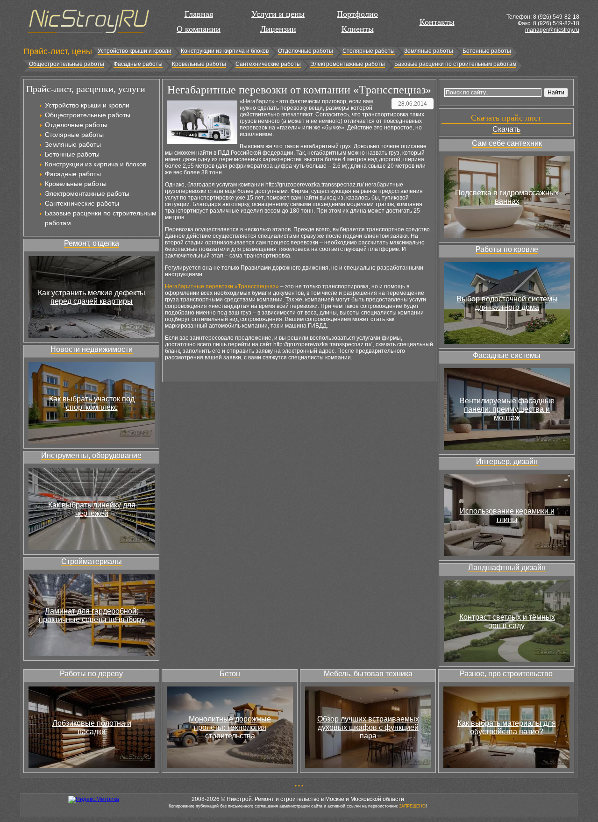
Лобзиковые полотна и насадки (91, 727)
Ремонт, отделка (91, 243)
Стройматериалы (91, 561)
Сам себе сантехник (507, 143)
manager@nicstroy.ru (552, 30)
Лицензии (278, 29)
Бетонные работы (487, 51)
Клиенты (358, 29)
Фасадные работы (138, 64)
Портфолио (357, 14)
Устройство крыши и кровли (134, 51)
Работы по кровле (507, 249)
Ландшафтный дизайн (507, 568)
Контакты (437, 22)
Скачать (506, 129)
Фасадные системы (507, 355)
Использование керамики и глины (507, 515)
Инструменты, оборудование (91, 455)
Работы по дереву (91, 674)
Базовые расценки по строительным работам (455, 64)
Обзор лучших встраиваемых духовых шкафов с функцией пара (368, 727)
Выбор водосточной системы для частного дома (507, 303)
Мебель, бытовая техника (368, 674)
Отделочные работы (305, 51)
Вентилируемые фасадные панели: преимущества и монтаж (507, 409)
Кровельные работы (199, 64)
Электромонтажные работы (347, 64)
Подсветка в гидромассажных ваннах (507, 197)
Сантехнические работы (268, 64)
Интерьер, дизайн (507, 461)
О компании (199, 29)
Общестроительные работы (66, 64)
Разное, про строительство (506, 674)
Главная (199, 14)
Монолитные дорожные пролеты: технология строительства (230, 727)
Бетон (230, 674)
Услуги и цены (278, 14)
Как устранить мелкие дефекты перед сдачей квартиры (91, 297)
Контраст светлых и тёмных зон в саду (507, 621)
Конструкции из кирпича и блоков (225, 51)
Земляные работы (428, 51)
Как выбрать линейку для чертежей (91, 509)
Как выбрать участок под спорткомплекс (92, 403)
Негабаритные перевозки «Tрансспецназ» (222, 286)
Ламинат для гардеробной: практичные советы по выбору (92, 615)
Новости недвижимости (91, 349)
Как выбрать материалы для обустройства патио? (506, 727)
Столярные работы (368, 51)
